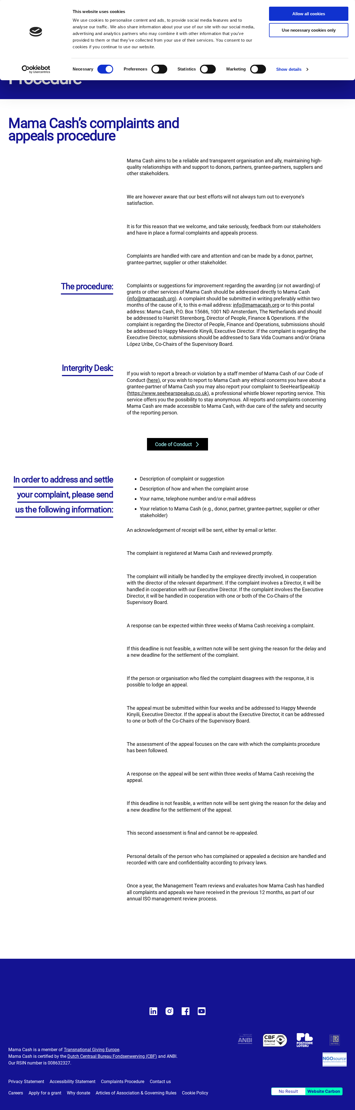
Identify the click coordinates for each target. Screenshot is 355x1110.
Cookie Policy (195, 1093)
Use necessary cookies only (309, 30)
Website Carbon (323, 1091)
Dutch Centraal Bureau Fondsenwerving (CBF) (112, 1056)
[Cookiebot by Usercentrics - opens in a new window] (36, 69)
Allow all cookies (308, 13)
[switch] (159, 69)
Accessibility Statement (72, 1081)
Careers (15, 1093)
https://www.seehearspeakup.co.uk (167, 393)
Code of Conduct (173, 444)
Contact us (160, 1081)
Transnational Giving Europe (91, 1049)
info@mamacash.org (151, 298)
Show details (288, 69)
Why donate (78, 1093)
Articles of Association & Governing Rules (136, 1093)
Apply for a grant (45, 1093)
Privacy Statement (26, 1081)
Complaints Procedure (122, 1081)
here (153, 380)
